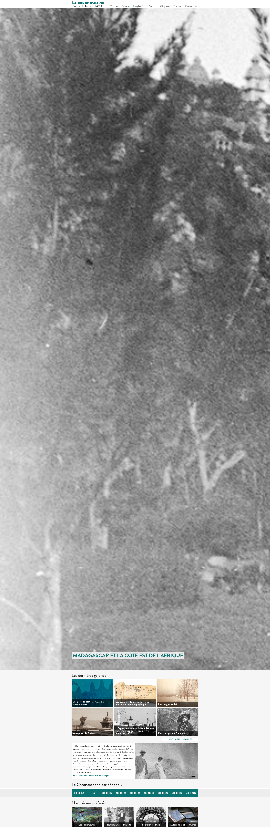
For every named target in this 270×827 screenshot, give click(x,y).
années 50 (163, 793)
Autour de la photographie (183, 825)
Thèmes (125, 6)
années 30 (135, 793)
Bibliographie (164, 6)
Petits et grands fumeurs (171, 733)
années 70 (191, 793)
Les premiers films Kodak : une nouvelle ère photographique (132, 703)
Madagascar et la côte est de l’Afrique (128, 655)
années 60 (177, 793)
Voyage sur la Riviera (84, 733)
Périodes (113, 6)
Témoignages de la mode (119, 825)
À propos (177, 6)
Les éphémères (139, 6)
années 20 (121, 793)
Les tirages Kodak (167, 704)
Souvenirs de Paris (151, 825)
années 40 (149, 793)
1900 (93, 793)
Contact (188, 6)
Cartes (151, 6)
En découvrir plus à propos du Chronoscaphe (91, 775)
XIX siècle (79, 793)
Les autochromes (87, 825)
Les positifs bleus (88, 703)
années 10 (107, 793)
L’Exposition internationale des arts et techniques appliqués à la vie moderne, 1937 (134, 731)
